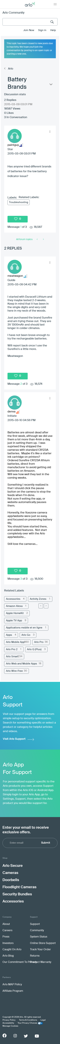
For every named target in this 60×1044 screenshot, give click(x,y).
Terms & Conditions (28, 1020)
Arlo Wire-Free (14, 671)
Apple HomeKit (15, 613)
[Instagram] (15, 1036)
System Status (38, 937)
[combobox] (30, 22)
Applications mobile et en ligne (24, 627)
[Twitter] (26, 1036)
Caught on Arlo (11, 949)
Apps (9, 635)
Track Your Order (40, 949)
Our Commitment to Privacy (19, 962)
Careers (7, 930)
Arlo (10, 68)
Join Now (28, 30)
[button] (49, 131)
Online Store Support (43, 943)
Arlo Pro (39, 642)
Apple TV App (14, 620)
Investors (8, 943)
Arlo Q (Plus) (34, 649)
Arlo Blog (8, 956)
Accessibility (8, 1023)
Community (37, 930)
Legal (43, 1020)
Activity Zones (38, 599)
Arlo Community (13, 12)
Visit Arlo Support (14, 739)
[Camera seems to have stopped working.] (37, 239)
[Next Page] (46, 605)
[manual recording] (43, 239)
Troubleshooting (18, 202)
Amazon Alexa (14, 606)
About (6, 924)
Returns (35, 956)
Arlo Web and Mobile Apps (21, 663)
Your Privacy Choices (27, 1023)
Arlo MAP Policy (12, 984)
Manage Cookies (10, 1026)
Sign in (42, 30)
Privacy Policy (9, 1020)
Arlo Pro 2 (12, 649)
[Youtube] (37, 1036)
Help (53, 30)
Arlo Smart (12, 656)
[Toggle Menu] (55, 4)
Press (5, 937)
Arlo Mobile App (15, 642)
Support (35, 924)
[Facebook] (4, 1036)
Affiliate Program (12, 991)
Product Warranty (40, 962)
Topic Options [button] (50, 85)
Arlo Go (26, 635)
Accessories (13, 599)
